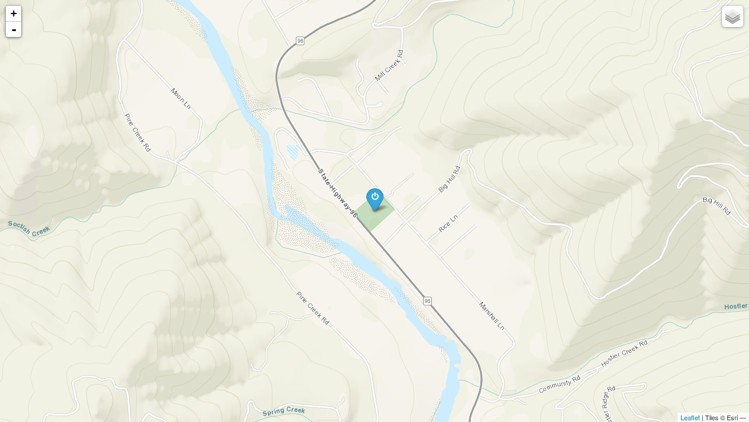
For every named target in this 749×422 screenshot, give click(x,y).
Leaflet (690, 417)
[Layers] (732, 16)
